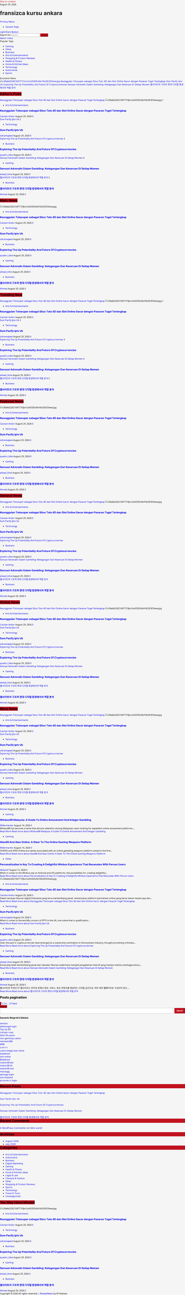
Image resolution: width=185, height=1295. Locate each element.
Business (9, 52)
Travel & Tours (12, 1193)
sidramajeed (6, 135)
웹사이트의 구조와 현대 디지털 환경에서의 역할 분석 (24, 177)
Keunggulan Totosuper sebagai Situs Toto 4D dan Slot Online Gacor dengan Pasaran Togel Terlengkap (113, 81)
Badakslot (5, 1059)
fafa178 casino (7, 1035)
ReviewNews (46, 1293)
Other (8, 49)
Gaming (9, 46)
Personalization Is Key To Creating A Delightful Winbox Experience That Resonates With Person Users (63, 864)
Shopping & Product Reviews (20, 58)
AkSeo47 (4, 869)
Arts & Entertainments (16, 55)
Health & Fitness (13, 61)
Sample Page (12, 26)
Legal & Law (11, 1175)
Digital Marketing (14, 1163)
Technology (11, 67)
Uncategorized (13, 1196)
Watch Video (6, 38)
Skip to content (8, 1)
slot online (5, 1056)
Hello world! (36, 1128)
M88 (2, 1044)
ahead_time (6, 174)
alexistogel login (8, 1026)
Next (14, 1003)
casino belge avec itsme (12, 1050)
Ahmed (4, 194)
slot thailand (6, 1077)
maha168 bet (6, 1062)
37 (10, 1003)
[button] (7, 21)
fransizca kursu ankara (31, 13)
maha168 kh (6, 1065)
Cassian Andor (7, 116)
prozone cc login (8, 1080)
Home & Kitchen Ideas (16, 64)
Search (3, 1006)
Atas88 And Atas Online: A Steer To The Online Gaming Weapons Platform (45, 842)
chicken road (6, 1032)
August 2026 (12, 1141)
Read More (53, 831)
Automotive (11, 70)
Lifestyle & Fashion (15, 1178)
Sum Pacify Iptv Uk (9, 119)
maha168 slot (7, 1068)
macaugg (5, 1071)
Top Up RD (5, 1029)
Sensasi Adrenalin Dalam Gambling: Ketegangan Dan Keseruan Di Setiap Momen (109, 84)
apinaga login (7, 1074)
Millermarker (7, 825)
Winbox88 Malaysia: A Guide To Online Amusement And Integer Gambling (45, 819)
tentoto (4, 1023)
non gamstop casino (10, 1038)
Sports (8, 73)
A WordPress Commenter (13, 1128)
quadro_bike (6, 154)
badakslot (5, 1053)
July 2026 (10, 1144)
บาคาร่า (4, 1047)
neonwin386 (6, 1041)
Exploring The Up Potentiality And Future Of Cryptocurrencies (36, 84)
